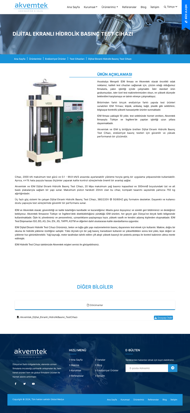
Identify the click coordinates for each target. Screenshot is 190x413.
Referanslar (129, 7)
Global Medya (57, 399)
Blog (143, 7)
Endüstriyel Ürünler (55, 58)
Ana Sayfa (73, 7)
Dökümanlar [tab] (96, 305)
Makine (74, 365)
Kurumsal (89, 7)
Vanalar (100, 359)
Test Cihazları (77, 58)
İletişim (155, 7)
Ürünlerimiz (109, 7)
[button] (21, 122)
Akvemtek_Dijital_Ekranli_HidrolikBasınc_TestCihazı (48, 317)
